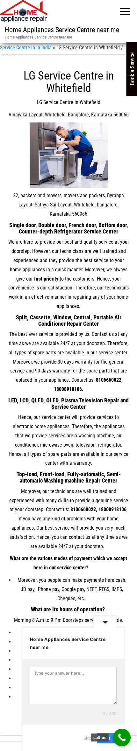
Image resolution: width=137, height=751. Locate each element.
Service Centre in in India (26, 48)
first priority (46, 279)
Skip (87, 738)
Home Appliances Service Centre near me (62, 30)
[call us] (122, 737)
